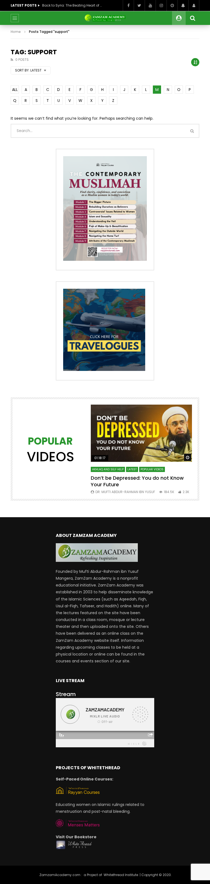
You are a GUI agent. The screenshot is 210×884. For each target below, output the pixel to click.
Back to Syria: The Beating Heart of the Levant (72, 5)
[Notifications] (182, 5)
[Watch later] (172, 5)
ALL (15, 89)
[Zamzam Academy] (104, 18)
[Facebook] (128, 5)
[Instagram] (161, 5)
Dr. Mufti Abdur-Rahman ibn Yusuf (125, 492)
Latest (132, 469)
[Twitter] (139, 5)
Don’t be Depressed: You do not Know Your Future (137, 481)
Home (16, 31)
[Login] (193, 5)
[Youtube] (150, 5)
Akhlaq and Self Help (108, 469)
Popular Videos (152, 469)
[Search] (192, 18)
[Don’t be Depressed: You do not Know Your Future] (141, 433)
